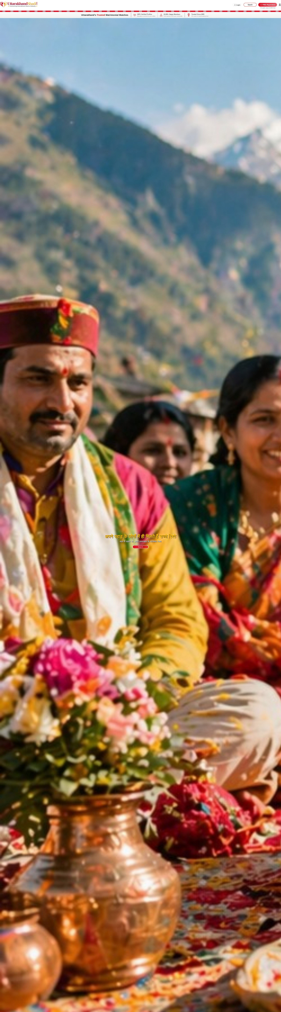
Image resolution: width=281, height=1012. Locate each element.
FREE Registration (268, 5)
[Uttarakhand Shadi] (18, 4)
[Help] (280, 5)
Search (250, 5)
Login (238, 5)
